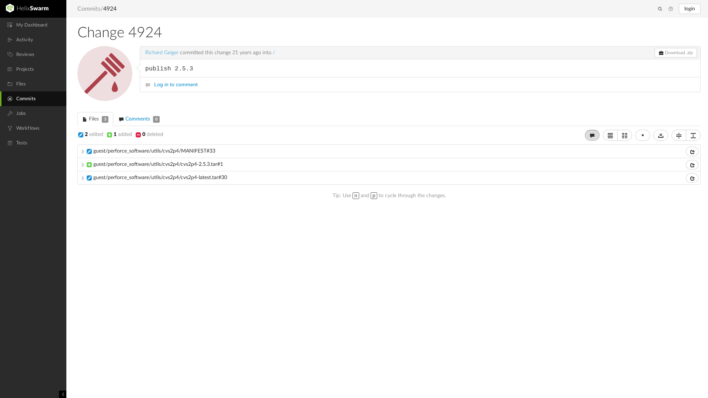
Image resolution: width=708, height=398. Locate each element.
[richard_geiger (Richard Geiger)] (104, 73)
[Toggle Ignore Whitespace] (660, 135)
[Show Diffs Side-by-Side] (624, 135)
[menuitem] (33, 25)
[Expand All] (693, 135)
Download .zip (678, 52)
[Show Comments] (592, 135)
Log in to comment (176, 84)
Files (96, 119)
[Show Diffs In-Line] (610, 135)
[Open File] (692, 151)
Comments (140, 119)
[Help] (670, 9)
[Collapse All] (678, 135)
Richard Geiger (161, 52)
